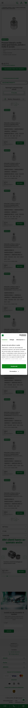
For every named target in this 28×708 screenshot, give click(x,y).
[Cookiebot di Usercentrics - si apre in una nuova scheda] (19, 335)
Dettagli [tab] (12, 339)
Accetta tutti (14, 366)
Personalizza (13, 371)
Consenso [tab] (4, 339)
